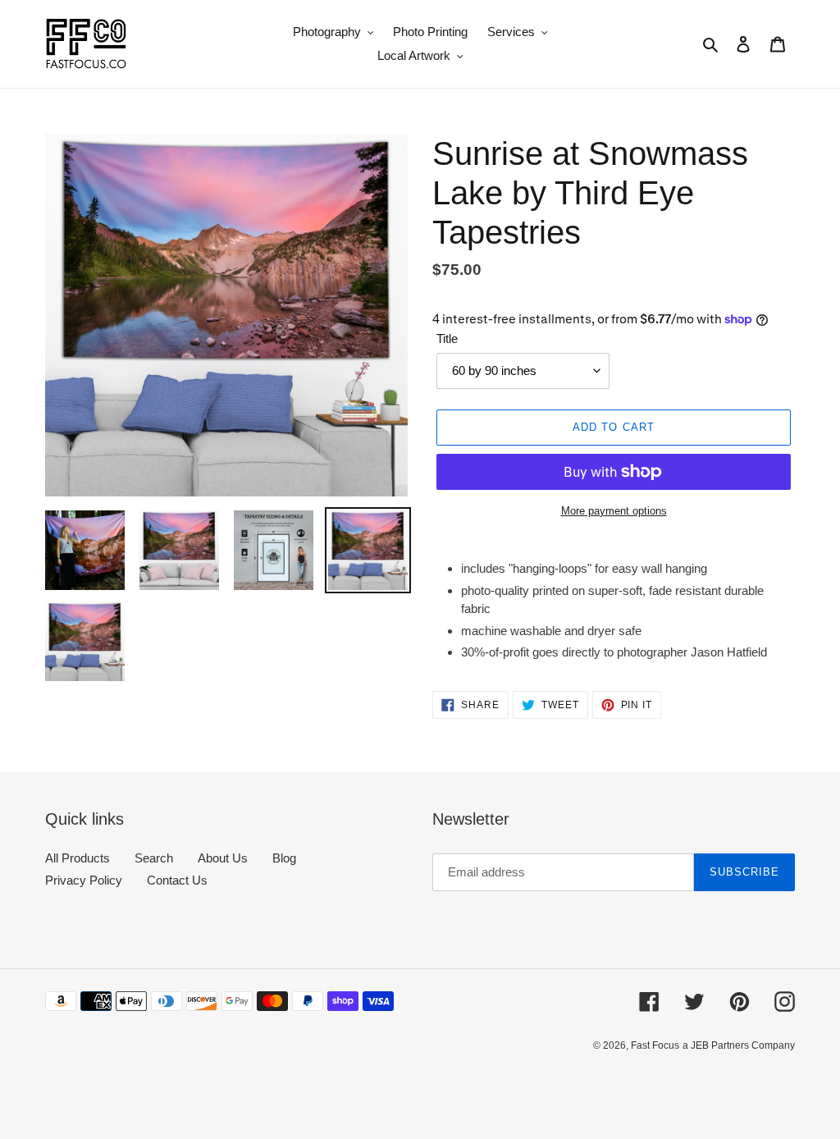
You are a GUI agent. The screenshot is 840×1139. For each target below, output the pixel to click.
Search (154, 858)
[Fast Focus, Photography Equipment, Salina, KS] (106, 1082)
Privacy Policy (83, 880)
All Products (77, 858)
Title (447, 338)
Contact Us (177, 880)
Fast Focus (655, 1045)
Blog (284, 858)
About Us (223, 858)
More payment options (614, 511)
